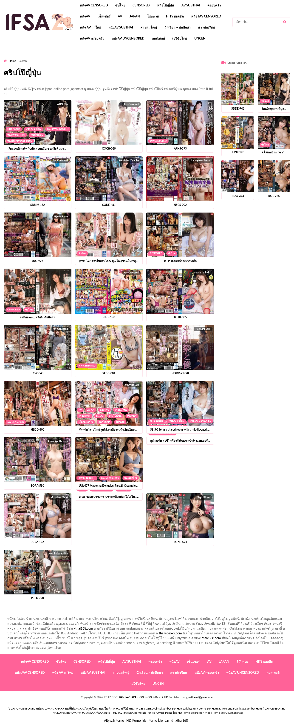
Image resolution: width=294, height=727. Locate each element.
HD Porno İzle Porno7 (191, 712)
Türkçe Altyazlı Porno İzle (162, 712)
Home (12, 61)
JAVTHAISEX (126, 712)
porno (8, 57)
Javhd (169, 720)
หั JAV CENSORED (274, 708)
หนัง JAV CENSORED (206, 16)
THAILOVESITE (60, 712)
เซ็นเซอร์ (104, 16)
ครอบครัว (214, 5)
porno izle (20, 57)
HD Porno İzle (136, 720)
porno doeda (37, 57)
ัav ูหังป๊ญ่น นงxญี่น (97, 708)
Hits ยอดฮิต (175, 16)
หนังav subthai (120, 27)
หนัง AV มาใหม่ (90, 27)
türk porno (199, 708)
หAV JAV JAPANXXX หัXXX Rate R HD (94, 712)
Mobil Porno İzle (215, 712)
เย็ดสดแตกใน (86, 422)
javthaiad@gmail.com (200, 697)
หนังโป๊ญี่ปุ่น (165, 5)
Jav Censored (158, 141)
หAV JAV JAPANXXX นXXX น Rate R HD (143, 697)
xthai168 (181, 720)
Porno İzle (156, 720)
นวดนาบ (104, 410)
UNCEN (200, 38)
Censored (141, 5)
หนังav (85, 16)
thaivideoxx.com (170, 633)
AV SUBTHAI (190, 5)
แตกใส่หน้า (104, 422)
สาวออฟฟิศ (84, 416)
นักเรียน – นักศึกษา (177, 27)
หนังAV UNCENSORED (128, 38)
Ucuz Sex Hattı (234, 712)
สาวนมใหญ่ (148, 27)
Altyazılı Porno (114, 720)
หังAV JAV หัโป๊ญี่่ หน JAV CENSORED (131, 708)
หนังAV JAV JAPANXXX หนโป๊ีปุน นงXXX (60, 708)
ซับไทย (120, 5)
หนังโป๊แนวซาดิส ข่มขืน (19, 141)
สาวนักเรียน (206, 27)
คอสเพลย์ (158, 38)
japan (135, 16)
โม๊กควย (153, 16)
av (120, 16)
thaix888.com (211, 638)
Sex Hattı (212, 708)
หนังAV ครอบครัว (92, 38)
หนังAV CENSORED (94, 5)
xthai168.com (83, 628)
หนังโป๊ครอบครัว (110, 478)
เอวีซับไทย (179, 38)
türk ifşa (187, 708)
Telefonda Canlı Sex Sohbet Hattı (242, 708)
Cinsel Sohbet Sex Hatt (168, 708)
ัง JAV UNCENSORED (22, 708)
